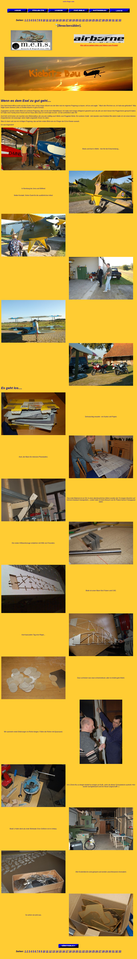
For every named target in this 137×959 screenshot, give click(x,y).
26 (96, 20)
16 (63, 20)
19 (73, 20)
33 (120, 20)
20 (77, 20)
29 (106, 20)
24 (90, 20)
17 (67, 20)
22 (83, 20)
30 (110, 20)
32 (116, 20)
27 (100, 20)
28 (103, 20)
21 (80, 20)
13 (53, 20)
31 (113, 20)
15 (60, 20)
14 (57, 20)
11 (47, 20)
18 (70, 20)
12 (50, 20)
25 (93, 20)
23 (86, 20)
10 (44, 20)
